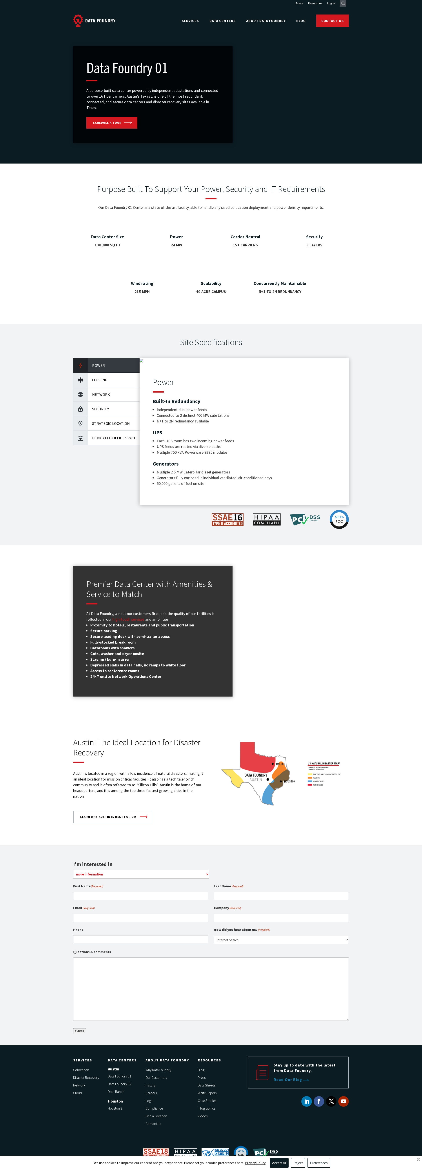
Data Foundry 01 (119, 1076)
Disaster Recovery (86, 1077)
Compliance (154, 1108)
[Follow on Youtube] (343, 1101)
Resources (315, 3)
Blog (301, 20)
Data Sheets (206, 1085)
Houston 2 (115, 1108)
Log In (331, 3)
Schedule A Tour (107, 123)
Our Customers (156, 1077)
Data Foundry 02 (119, 1084)
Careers (151, 1093)
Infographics (206, 1108)
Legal (149, 1100)
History (150, 1085)
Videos (202, 1116)
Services (190, 20)
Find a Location (156, 1116)
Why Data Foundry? (159, 1070)
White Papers (207, 1093)
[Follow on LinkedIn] (306, 1101)
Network (79, 1085)
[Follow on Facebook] (319, 1101)
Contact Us (332, 20)
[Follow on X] (331, 1101)
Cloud (77, 1093)
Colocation (81, 1070)
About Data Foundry (266, 20)
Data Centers (222, 20)
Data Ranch (116, 1091)
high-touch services (128, 619)
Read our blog (288, 1079)
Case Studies (207, 1100)
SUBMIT (79, 1031)
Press (299, 3)
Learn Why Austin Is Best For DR (108, 817)
